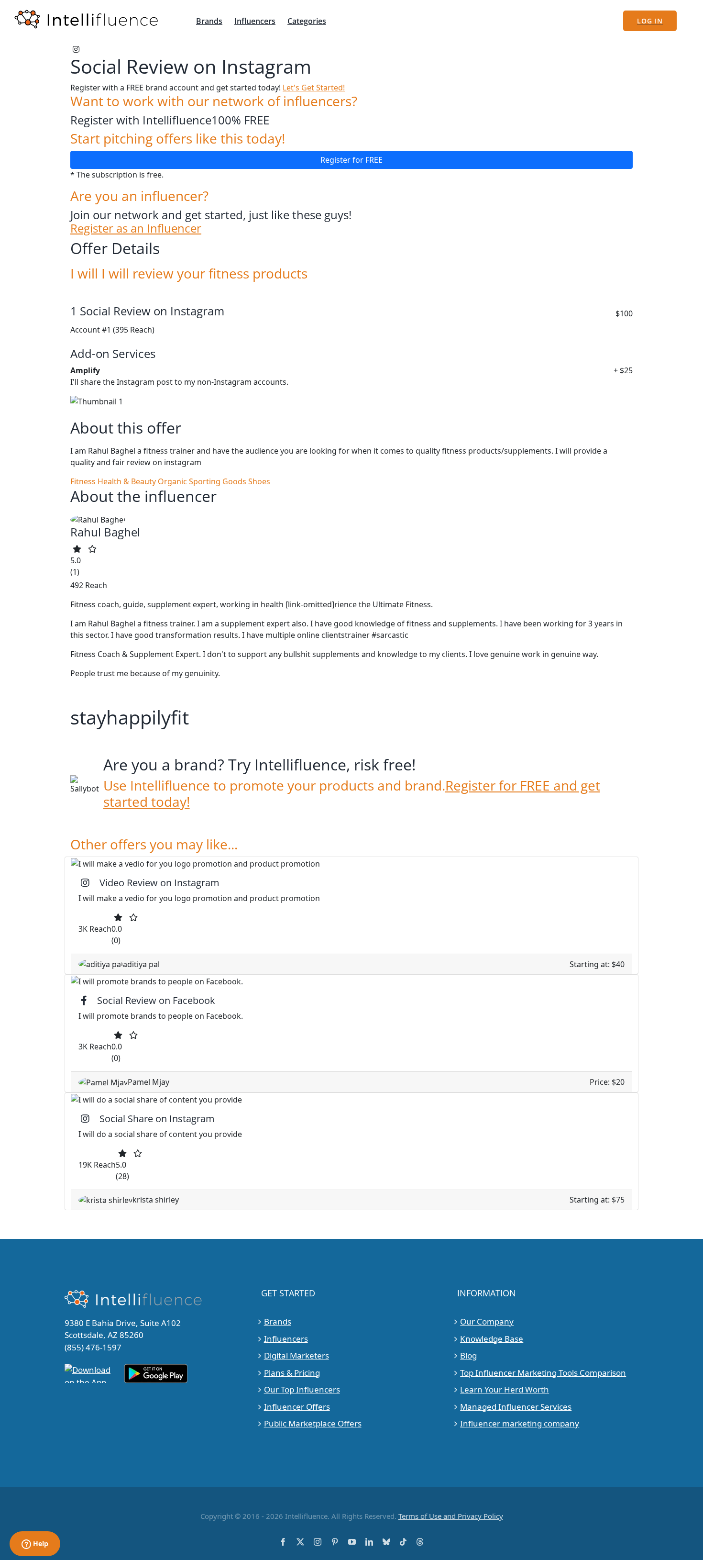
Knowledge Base (491, 1338)
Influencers (286, 1338)
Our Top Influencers (302, 1389)
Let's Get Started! (314, 87)
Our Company (487, 1321)
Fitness (83, 481)
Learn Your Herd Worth (504, 1389)
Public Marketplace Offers (313, 1423)
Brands (277, 1321)
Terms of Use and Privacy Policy (450, 1516)
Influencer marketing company (519, 1423)
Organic (172, 481)
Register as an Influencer (135, 228)
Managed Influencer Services (515, 1406)
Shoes (259, 481)
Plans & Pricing (292, 1372)
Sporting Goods (217, 481)
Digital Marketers (296, 1355)
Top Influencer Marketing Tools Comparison (543, 1372)
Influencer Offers (297, 1406)
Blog (468, 1355)
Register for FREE (351, 160)
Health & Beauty (127, 481)
